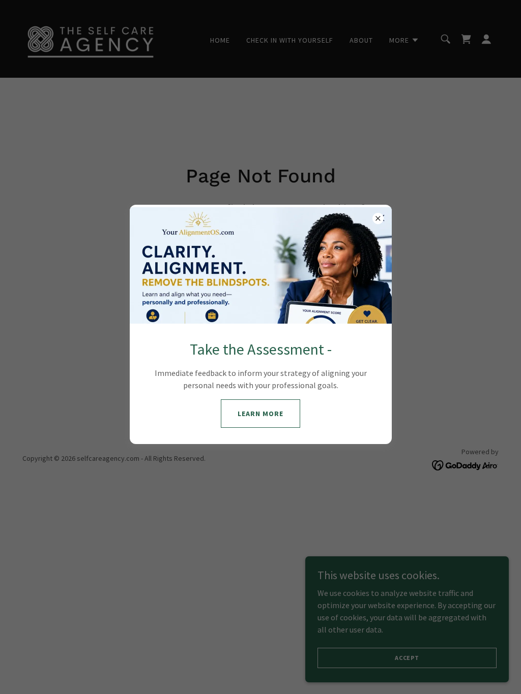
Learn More (260, 413)
